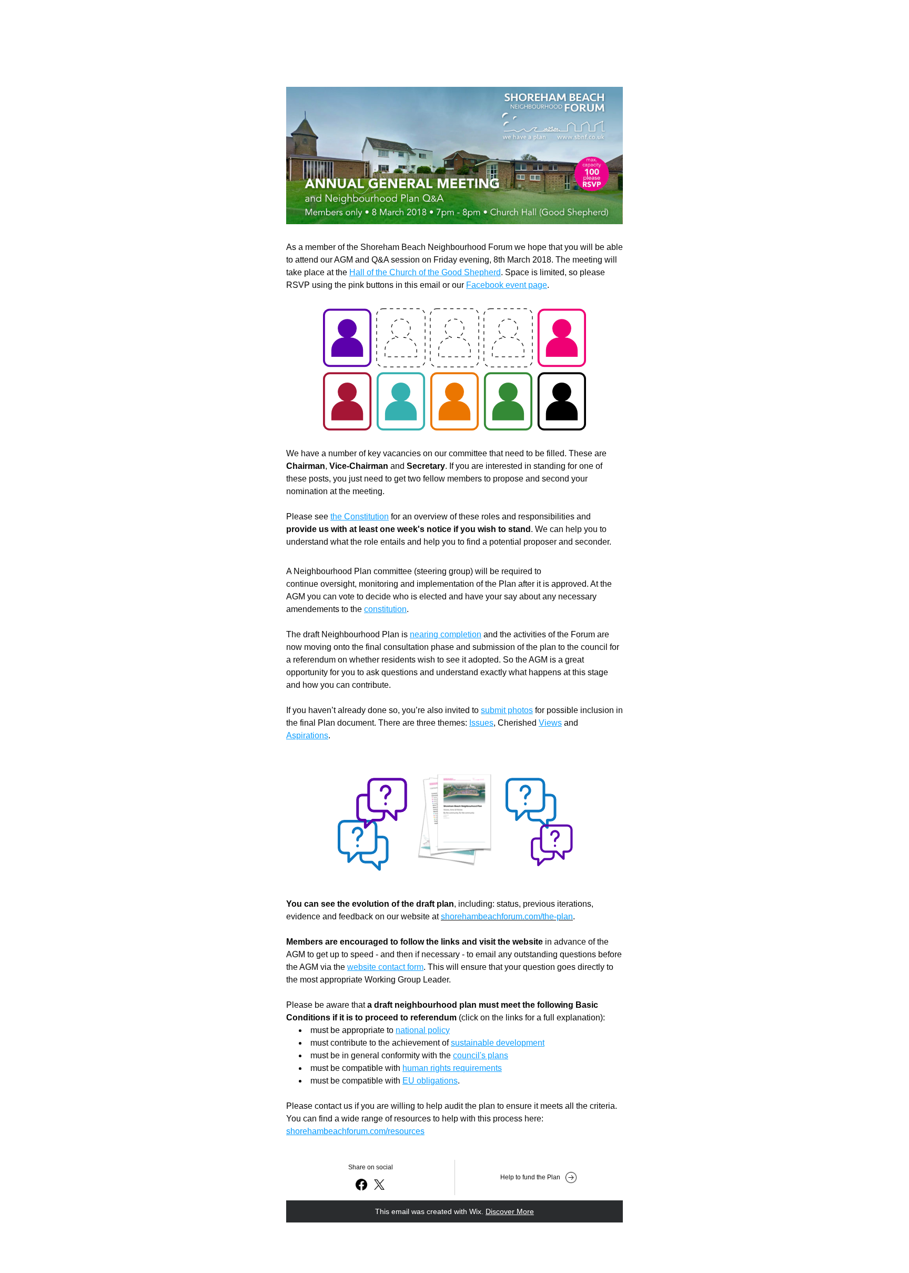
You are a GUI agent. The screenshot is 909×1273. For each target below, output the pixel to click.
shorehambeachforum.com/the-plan (507, 916)
